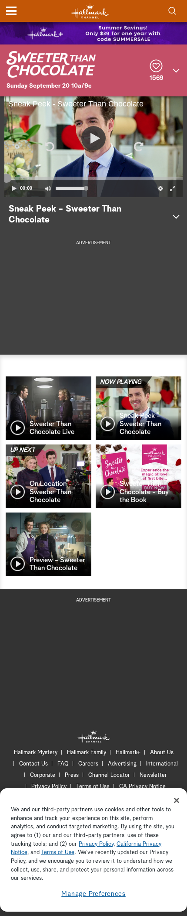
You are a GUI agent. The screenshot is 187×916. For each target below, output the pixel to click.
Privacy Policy (49, 787)
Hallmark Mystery (35, 752)
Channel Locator (109, 775)
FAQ (63, 764)
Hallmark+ (128, 752)
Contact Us (33, 764)
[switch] (48, 188)
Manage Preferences (93, 894)
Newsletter (153, 775)
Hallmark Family (86, 752)
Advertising (122, 764)
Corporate (42, 775)
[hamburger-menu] (11, 11)
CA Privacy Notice (142, 787)
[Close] (176, 800)
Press (72, 775)
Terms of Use (93, 787)
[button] (49, 146)
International (162, 764)
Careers (88, 764)
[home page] (90, 11)
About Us (162, 752)
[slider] (93, 178)
